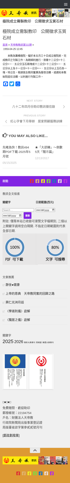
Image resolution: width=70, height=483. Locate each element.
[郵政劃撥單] (11, 435)
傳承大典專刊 (29, 342)
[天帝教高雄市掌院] (43, 181)
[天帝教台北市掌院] (32, 181)
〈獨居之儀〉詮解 (18, 320)
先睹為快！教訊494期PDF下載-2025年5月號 (16, 152)
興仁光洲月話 (15, 302)
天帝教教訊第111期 (21, 44)
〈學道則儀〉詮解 (18, 311)
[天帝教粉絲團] (65, 181)
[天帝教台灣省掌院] (37, 181)
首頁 (5, 44)
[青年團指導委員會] (48, 181)
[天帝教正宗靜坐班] (60, 181)
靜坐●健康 (13, 284)
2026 (18, 341)
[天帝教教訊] (54, 181)
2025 (8, 341)
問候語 (39, 342)
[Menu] (66, 4)
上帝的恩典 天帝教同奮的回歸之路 (30, 293)
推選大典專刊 (48, 342)
